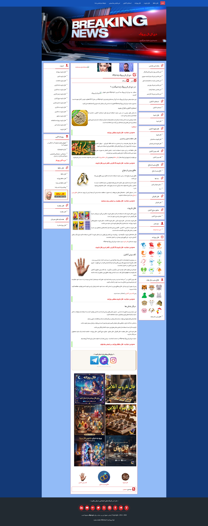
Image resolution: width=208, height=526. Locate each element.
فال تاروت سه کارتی (60, 89)
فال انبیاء (158, 121)
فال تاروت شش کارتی (59, 102)
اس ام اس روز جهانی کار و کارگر (152, 71)
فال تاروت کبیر (61, 76)
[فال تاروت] (120, 389)
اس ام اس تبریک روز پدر (154, 85)
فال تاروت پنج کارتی (60, 98)
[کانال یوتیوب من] (87, 507)
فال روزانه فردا (61, 225)
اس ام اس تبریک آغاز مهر (154, 93)
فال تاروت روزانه (61, 71)
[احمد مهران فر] (126, 67)
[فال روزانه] (89, 389)
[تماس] (104, 507)
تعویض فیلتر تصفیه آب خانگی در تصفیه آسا (57, 143)
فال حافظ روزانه (102, 157)
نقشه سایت (97, 519)
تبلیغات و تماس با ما (100, 3)
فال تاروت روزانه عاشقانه (58, 120)
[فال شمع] (89, 420)
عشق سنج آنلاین (156, 215)
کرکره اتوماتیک (61, 149)
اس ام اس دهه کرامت (155, 89)
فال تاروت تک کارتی (60, 85)
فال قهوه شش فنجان (155, 143)
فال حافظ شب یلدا (61, 182)
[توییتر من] (98, 507)
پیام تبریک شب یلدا (60, 187)
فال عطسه (63, 211)
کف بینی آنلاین (130, 293)
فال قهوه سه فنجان (155, 139)
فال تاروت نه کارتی (60, 107)
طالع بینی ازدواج (156, 170)
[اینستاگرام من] (109, 507)
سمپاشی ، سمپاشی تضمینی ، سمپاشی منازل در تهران (58, 154)
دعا (160, 188)
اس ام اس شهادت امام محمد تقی (152, 80)
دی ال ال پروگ (148, 34)
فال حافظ (155, 3)
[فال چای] (120, 451)
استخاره (134, 126)
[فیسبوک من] (115, 507)
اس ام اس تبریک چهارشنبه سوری (151, 76)
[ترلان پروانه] (104, 67)
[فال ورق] (89, 451)
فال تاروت (147, 3)
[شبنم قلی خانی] (82, 67)
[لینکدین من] (81, 507)
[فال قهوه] (120, 420)
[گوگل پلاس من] (93, 507)
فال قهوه (158, 134)
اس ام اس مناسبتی (114, 3)
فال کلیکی (158, 202)
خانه (162, 3)
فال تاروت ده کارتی (60, 111)
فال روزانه (138, 3)
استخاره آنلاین (127, 3)
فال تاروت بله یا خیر (60, 124)
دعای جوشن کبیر (156, 184)
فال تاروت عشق (61, 115)
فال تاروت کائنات (61, 80)
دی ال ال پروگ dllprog (121, 75)
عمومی (125, 489)
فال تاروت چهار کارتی (60, 93)
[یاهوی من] (126, 507)
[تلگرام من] (121, 507)
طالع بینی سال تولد (155, 316)
